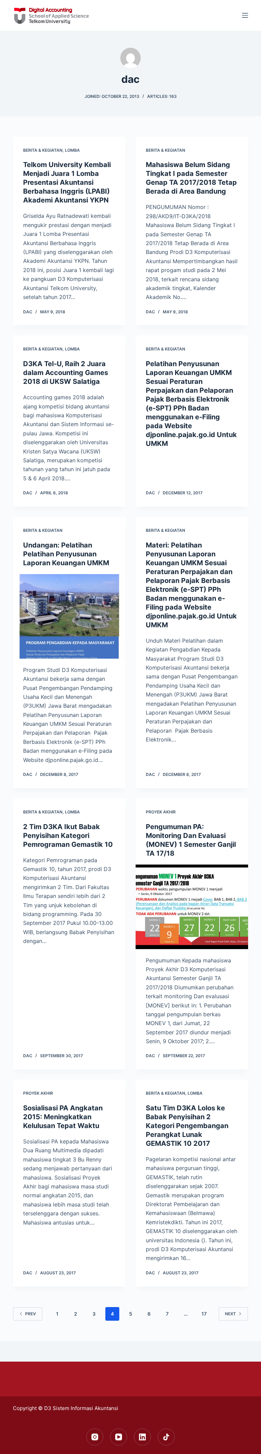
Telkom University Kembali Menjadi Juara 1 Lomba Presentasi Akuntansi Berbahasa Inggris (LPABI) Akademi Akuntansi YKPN (67, 182)
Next (230, 1313)
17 (204, 1314)
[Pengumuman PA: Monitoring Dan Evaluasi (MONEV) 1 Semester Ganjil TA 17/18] (192, 907)
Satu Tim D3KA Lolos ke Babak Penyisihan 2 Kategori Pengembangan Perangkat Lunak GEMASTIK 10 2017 (187, 1126)
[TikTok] (166, 1436)
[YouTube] (118, 1436)
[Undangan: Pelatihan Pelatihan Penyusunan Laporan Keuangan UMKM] (69, 616)
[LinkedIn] (142, 1436)
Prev (30, 1313)
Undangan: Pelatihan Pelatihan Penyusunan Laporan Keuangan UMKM (66, 554)
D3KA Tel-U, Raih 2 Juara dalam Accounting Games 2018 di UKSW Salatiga (65, 373)
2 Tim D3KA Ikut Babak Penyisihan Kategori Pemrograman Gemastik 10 (68, 836)
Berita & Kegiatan (43, 150)
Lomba (72, 150)
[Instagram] (94, 1436)
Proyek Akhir (161, 811)
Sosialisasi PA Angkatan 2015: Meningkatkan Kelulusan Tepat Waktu (63, 1117)
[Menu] (245, 15)
